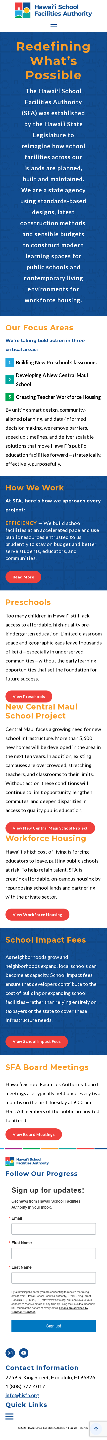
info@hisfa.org (22, 1395)
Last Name (21, 1267)
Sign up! (53, 1326)
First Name (21, 1243)
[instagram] (10, 1353)
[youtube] (23, 1353)
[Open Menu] (54, 26)
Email (16, 1218)
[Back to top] (96, 1429)
